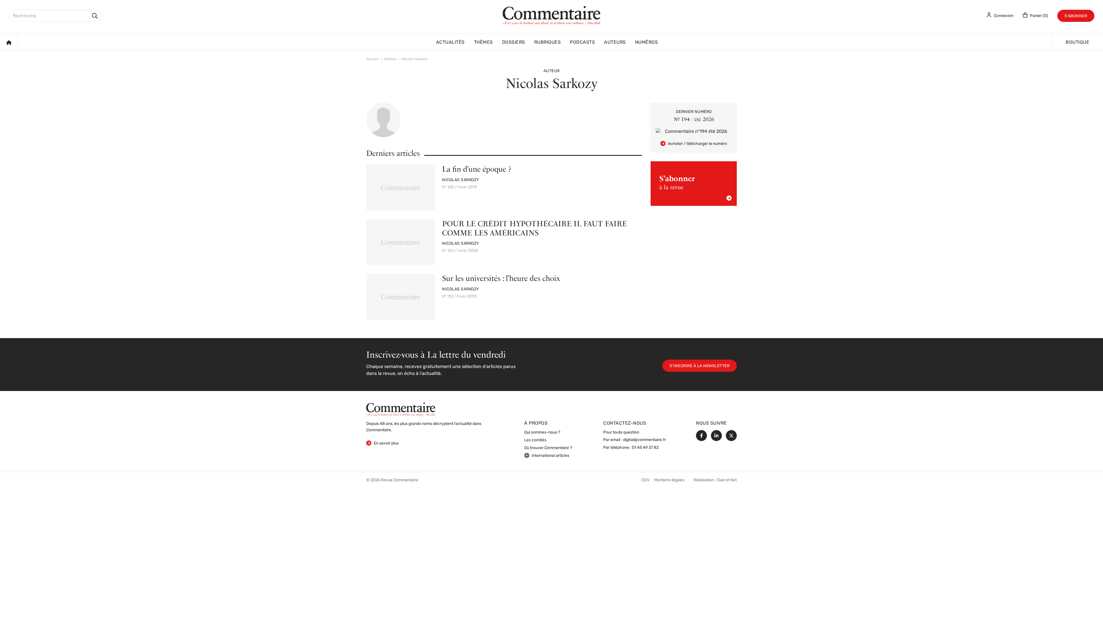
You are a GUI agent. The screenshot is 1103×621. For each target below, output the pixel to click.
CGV (645, 480)
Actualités (450, 42)
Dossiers (513, 42)
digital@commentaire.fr (644, 440)
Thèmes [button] (483, 42)
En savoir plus (382, 443)
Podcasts (582, 42)
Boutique (1077, 42)
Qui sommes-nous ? (542, 432)
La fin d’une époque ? (476, 168)
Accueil (372, 59)
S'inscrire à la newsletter (700, 366)
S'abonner (1076, 16)
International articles (550, 456)
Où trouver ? (548, 448)
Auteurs (615, 42)
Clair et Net (727, 480)
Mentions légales (669, 480)
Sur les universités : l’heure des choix (501, 278)
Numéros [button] (646, 42)
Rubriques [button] (547, 42)
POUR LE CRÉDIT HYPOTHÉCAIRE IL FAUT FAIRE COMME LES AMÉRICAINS (534, 228)
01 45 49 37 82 (645, 448)
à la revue (677, 182)
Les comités (535, 440)
